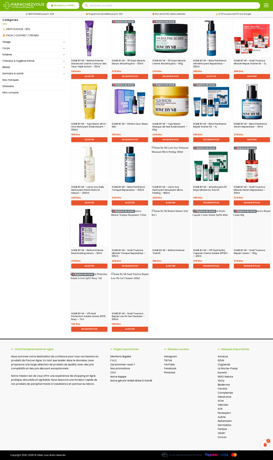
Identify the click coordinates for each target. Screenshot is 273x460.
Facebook (170, 368)
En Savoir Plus (130, 76)
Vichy (221, 380)
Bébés (6, 67)
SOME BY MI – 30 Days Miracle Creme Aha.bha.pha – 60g (169, 62)
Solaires (7, 54)
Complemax (225, 393)
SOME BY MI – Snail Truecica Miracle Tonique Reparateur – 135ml (129, 253)
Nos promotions (120, 368)
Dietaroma (224, 397)
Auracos (223, 356)
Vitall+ (221, 433)
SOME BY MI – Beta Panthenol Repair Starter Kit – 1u (209, 125)
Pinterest (169, 372)
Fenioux (222, 429)
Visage (6, 42)
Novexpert (224, 413)
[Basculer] (64, 42)
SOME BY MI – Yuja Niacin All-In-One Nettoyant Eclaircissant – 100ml (89, 126)
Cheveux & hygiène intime (18, 61)
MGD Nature (225, 376)
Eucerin (222, 372)
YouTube (169, 364)
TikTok (168, 360)
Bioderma (224, 384)
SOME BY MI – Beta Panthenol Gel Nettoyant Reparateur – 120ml (209, 63)
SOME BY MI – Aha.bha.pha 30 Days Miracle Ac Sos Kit (210, 188)
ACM (221, 401)
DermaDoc (224, 425)
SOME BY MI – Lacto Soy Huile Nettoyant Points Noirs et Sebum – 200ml (87, 190)
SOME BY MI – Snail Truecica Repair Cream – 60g (249, 252)
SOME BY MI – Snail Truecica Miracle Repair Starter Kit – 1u (250, 62)
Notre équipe (118, 376)
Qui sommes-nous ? (122, 364)
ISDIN (221, 360)
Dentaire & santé (13, 73)
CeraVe (222, 388)
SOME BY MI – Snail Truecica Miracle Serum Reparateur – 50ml (249, 190)
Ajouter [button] (89, 76)
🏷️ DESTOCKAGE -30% (16, 29)
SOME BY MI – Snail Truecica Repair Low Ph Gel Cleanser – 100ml (128, 316)
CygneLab (224, 364)
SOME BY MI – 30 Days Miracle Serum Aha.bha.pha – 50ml (128, 62)
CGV (113, 372)
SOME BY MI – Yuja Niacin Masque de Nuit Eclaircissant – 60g (169, 126)
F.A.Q (113, 360)
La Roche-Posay (228, 368)
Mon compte (10, 92)
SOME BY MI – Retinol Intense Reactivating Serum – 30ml (87, 252)
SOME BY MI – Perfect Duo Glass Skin (130, 125)
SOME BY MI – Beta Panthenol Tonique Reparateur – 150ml (128, 188)
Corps (6, 48)
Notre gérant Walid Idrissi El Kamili (131, 380)
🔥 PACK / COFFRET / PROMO (20, 35)
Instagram (170, 356)
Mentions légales (120, 356)
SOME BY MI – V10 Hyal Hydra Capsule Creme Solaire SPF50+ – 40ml (210, 253)
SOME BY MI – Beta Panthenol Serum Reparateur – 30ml (250, 125)
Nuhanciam (225, 421)
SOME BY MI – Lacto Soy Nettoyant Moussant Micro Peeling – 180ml (167, 190)
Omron (222, 437)
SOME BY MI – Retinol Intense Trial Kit (168, 252)
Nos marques (10, 80)
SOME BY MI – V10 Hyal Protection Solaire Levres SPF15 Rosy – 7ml (88, 316)
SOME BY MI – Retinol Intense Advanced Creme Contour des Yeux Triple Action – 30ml (88, 63)
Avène (222, 417)
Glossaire (8, 86)
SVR (220, 409)
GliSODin (223, 405)
